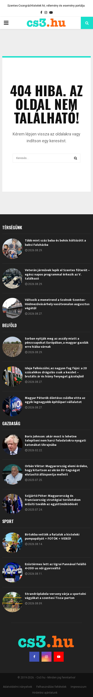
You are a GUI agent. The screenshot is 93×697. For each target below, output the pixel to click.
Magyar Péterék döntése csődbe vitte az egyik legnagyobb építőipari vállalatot (55, 400)
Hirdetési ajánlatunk (44, 692)
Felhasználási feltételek (51, 686)
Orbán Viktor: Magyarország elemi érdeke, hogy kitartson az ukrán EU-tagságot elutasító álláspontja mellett (56, 470)
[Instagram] (46, 657)
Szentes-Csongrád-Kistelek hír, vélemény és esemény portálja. (46, 5)
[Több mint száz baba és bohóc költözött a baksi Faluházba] (12, 249)
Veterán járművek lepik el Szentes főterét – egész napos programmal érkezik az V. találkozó (57, 274)
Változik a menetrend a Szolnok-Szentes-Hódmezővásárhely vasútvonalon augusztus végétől (57, 304)
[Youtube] (59, 657)
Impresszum (78, 686)
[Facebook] (34, 657)
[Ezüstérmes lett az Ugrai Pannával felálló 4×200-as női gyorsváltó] (12, 572)
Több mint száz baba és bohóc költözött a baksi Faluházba (55, 242)
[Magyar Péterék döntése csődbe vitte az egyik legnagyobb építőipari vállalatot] (12, 406)
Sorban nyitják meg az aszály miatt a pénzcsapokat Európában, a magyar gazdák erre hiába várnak (56, 342)
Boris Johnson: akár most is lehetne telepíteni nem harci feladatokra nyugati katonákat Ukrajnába (55, 440)
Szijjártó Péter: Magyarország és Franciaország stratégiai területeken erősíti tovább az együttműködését (53, 499)
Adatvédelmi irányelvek (17, 686)
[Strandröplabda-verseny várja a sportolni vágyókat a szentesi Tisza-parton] (12, 602)
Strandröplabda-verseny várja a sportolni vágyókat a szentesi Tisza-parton (55, 596)
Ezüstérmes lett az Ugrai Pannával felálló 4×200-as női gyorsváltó (55, 566)
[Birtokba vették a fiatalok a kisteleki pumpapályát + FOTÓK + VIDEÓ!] (12, 543)
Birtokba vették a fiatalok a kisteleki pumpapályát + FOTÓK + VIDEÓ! (52, 536)
